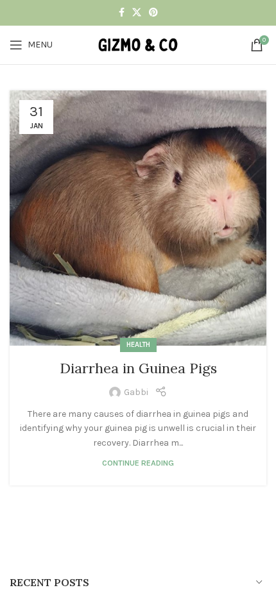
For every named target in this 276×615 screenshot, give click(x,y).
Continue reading (138, 463)
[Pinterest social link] (153, 13)
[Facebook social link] (121, 13)
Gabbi (136, 392)
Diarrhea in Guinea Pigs (138, 368)
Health (138, 345)
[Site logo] (137, 43)
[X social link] (136, 13)
